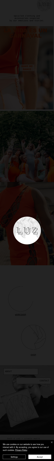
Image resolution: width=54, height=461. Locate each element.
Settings (14, 456)
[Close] (50, 444)
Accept (40, 456)
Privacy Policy (21, 450)
